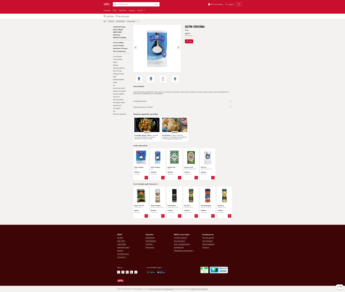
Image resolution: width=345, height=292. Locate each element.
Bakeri (115, 62)
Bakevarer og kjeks (119, 91)
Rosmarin (187, 205)
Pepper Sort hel (139, 205)
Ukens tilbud (118, 30)
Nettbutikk (106, 10)
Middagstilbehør (118, 79)
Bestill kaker (149, 244)
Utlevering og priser (179, 241)
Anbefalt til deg (119, 27)
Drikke (115, 82)
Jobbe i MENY (121, 241)
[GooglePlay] (151, 272)
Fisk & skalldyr (118, 59)
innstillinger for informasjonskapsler (199, 289)
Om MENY (120, 238)
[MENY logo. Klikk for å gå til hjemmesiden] (106, 4)
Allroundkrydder (206, 205)
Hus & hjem (117, 108)
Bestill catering (150, 247)
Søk (156, 4)
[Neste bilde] (178, 47)
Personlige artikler (119, 102)
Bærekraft (120, 250)
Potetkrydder (171, 205)
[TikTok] (135, 272)
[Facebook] (118, 272)
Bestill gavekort (150, 238)
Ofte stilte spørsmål (208, 238)
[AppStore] (161, 272)
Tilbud (115, 10)
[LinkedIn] (131, 272)
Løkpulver (221, 205)
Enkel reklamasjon (207, 241)
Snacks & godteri (118, 94)
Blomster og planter (119, 114)
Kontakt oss (205, 247)
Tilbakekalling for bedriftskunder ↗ (184, 250)
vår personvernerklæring (155, 289)
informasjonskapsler (168, 289)
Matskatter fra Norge (120, 48)
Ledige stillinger (121, 244)
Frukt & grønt (117, 56)
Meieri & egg (117, 71)
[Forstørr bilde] (156, 48)
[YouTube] (127, 272)
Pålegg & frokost (118, 74)
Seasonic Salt (188, 167)
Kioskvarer (116, 97)
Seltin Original (138, 167)
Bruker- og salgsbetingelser (182, 244)
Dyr (114, 111)
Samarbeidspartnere (123, 254)
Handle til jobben (119, 37)
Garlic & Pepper (156, 205)
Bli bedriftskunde (179, 247)
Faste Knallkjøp (118, 43)
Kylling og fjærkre (119, 68)
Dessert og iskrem (119, 88)
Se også (140, 10)
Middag (115, 65)
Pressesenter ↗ (121, 257)
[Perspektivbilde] (175, 79)
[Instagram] (122, 272)
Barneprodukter (118, 100)
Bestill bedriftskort (151, 241)
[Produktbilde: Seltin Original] (138, 79)
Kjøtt (114, 76)
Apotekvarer (117, 105)
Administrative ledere (123, 247)
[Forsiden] (151, 79)
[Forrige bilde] (135, 47)
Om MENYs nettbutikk (180, 238)
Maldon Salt (171, 167)
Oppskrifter (122, 10)
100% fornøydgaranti (208, 244)
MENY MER (117, 32)
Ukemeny (116, 35)
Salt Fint (203, 167)
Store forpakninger (119, 51)
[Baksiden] (163, 79)
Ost (114, 85)
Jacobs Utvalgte (118, 45)
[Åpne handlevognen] (239, 4)
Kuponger (132, 10)
